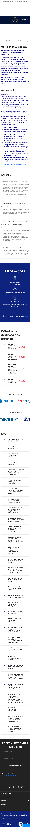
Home (12, 1)
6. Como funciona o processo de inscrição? (15, 482)
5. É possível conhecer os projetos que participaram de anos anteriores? (16, 472)
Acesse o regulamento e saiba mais (15, 164)
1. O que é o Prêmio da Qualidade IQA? (15, 440)
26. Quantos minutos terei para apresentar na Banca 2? (16, 667)
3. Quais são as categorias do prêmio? (13, 456)
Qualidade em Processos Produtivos (16, 381)
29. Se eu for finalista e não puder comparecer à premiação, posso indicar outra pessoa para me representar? (15, 698)
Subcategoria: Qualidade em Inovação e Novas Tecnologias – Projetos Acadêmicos (16, 369)
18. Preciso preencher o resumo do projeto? (16, 596)
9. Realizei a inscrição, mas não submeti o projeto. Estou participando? (16, 510)
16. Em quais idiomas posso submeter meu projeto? (15, 580)
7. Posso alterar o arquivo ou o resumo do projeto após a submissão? (16, 491)
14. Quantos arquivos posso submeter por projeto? (15, 561)
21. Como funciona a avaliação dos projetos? (15, 620)
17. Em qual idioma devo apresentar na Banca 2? (15, 588)
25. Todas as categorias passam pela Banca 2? (14, 658)
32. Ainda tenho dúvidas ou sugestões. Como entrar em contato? (16, 729)
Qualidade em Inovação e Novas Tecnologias (16, 357)
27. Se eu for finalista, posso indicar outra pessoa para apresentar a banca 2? (16, 676)
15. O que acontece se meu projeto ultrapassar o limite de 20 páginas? (15, 570)
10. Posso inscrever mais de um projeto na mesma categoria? (16, 520)
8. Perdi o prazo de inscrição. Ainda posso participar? (14, 501)
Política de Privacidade (8, 775)
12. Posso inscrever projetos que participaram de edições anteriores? (15, 539)
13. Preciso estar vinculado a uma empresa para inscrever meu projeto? (14, 550)
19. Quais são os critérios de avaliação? (13, 604)
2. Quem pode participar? (12, 447)
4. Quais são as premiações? (13, 463)
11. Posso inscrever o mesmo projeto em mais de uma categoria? (15, 529)
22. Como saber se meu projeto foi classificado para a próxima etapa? (15, 630)
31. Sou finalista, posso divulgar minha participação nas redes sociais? (16, 719)
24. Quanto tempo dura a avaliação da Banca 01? (15, 649)
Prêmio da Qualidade (21, 1)
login (27, 41)
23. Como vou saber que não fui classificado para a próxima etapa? (15, 640)
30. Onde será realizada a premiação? (12, 709)
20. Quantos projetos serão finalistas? (15, 612)
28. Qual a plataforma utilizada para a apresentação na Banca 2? (16, 687)
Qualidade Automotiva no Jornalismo (16, 347)
